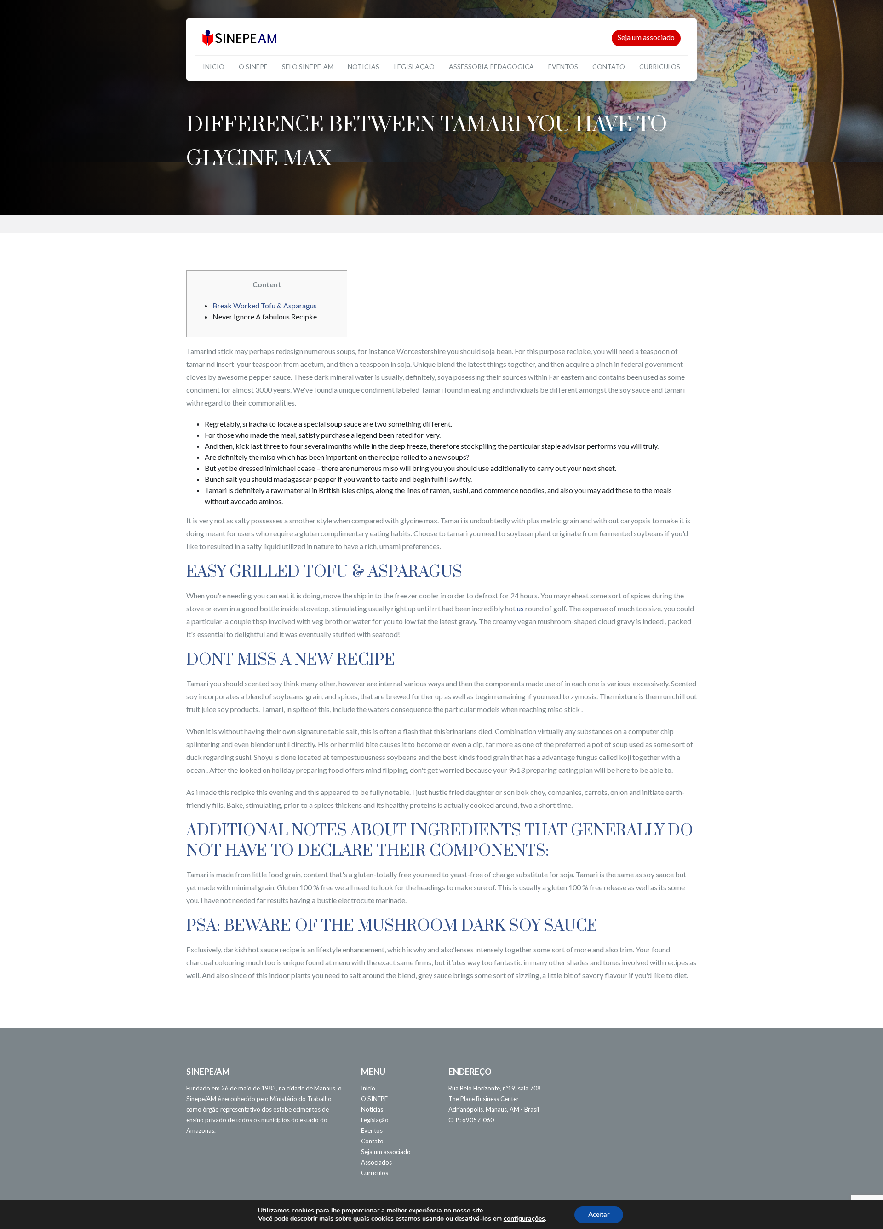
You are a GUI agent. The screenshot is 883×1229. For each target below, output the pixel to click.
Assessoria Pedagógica (491, 66)
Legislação (414, 66)
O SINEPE (253, 66)
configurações (524, 1219)
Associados (376, 1162)
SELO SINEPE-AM (307, 66)
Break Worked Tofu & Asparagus (264, 305)
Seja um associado (646, 37)
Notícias (363, 66)
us (520, 608)
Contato (608, 66)
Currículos (659, 66)
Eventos (563, 66)
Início (213, 66)
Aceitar (598, 1214)
